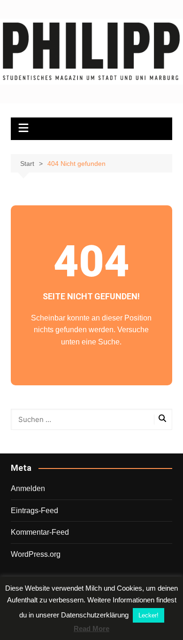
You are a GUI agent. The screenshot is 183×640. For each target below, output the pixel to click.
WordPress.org (36, 554)
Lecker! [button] (148, 615)
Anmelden (28, 488)
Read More (91, 628)
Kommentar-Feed (40, 532)
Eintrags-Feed (34, 511)
